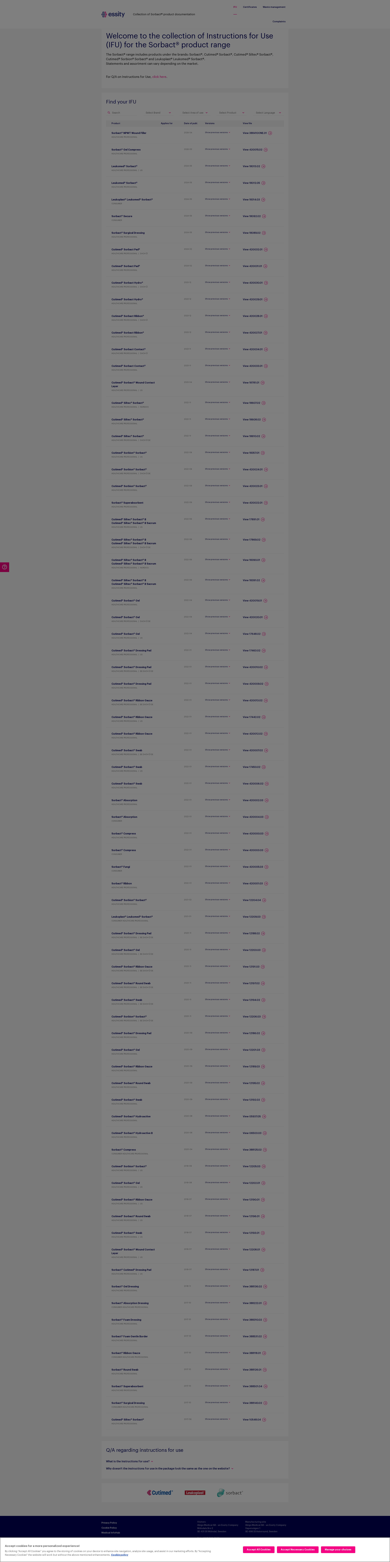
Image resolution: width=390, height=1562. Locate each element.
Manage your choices (338, 1549)
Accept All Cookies (259, 1549)
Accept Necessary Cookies (298, 1549)
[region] (195, 1549)
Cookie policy (119, 1555)
